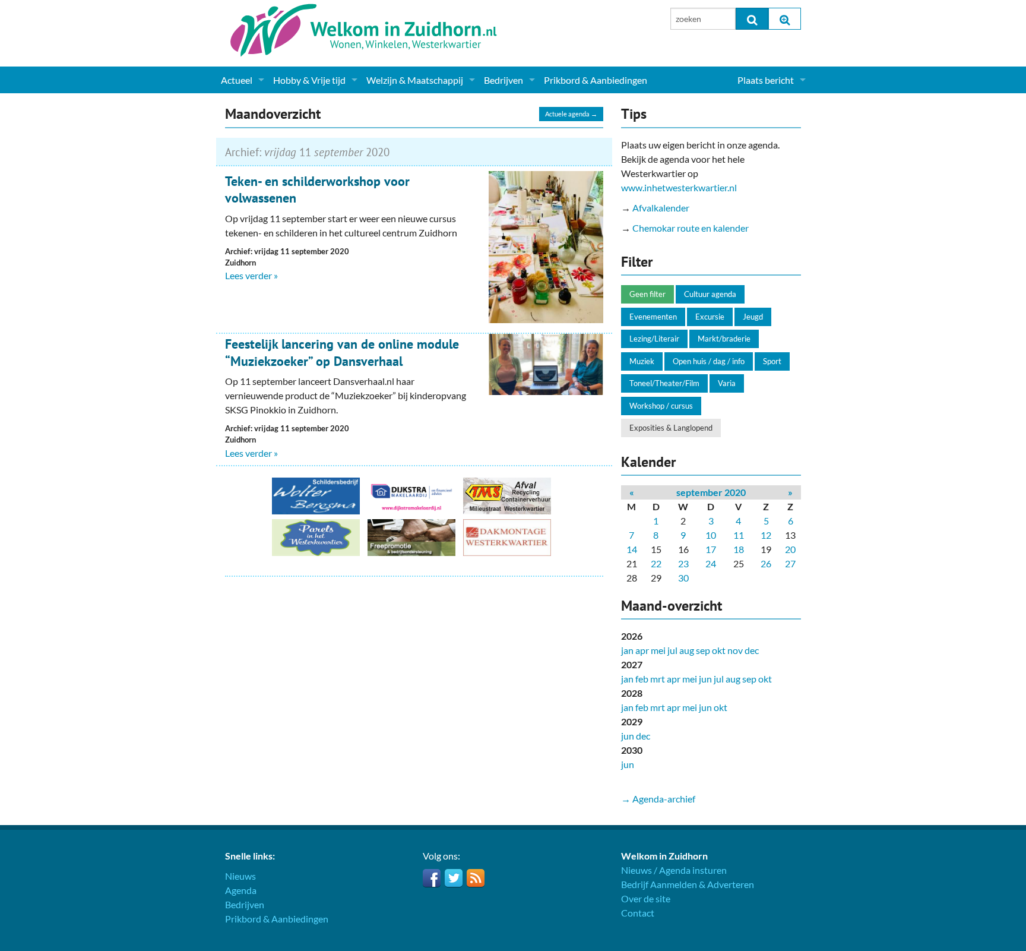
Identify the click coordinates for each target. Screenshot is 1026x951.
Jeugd (753, 316)
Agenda (240, 890)
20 (790, 549)
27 (790, 563)
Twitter (454, 878)
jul (672, 650)
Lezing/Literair (654, 338)
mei (658, 650)
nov (735, 650)
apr (642, 650)
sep (703, 650)
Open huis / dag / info (709, 361)
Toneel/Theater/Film (664, 383)
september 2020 (711, 492)
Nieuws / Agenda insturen (674, 870)
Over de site (645, 898)
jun (705, 678)
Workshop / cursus (661, 405)
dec (752, 650)
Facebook (432, 878)
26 (766, 563)
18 (738, 549)
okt (719, 650)
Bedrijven (503, 80)
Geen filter (647, 294)
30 (683, 577)
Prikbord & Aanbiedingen (595, 80)
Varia (727, 383)
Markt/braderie (724, 338)
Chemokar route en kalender (690, 227)
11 (738, 535)
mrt (657, 678)
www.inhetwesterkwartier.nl (679, 187)
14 (631, 549)
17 (710, 549)
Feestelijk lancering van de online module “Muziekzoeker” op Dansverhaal (342, 352)
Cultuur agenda (710, 294)
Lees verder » (251, 275)
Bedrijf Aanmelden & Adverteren (687, 884)
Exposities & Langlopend (670, 427)
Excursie (709, 316)
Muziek (641, 361)
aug (686, 650)
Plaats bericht (765, 80)
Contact (637, 912)
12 (766, 535)
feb (641, 678)
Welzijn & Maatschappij (414, 80)
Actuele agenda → (571, 114)
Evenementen (653, 316)
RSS (475, 878)
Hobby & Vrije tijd (309, 80)
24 (710, 563)
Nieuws (240, 876)
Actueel (236, 80)
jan (627, 650)
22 (656, 563)
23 (683, 563)
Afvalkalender (660, 207)
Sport (772, 361)
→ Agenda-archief (658, 798)
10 (710, 535)
